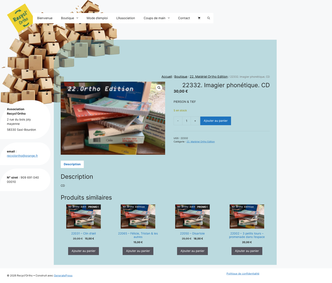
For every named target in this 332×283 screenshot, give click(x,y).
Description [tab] (72, 164)
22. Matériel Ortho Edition (209, 76)
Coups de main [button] (154, 18)
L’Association (125, 18)
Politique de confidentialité (243, 273)
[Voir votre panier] (199, 18)
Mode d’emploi (97, 18)
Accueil (167, 76)
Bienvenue (44, 18)
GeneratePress (63, 275)
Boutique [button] (67, 18)
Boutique (180, 76)
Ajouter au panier (216, 120)
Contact (184, 18)
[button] (208, 18)
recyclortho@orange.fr (22, 155)
